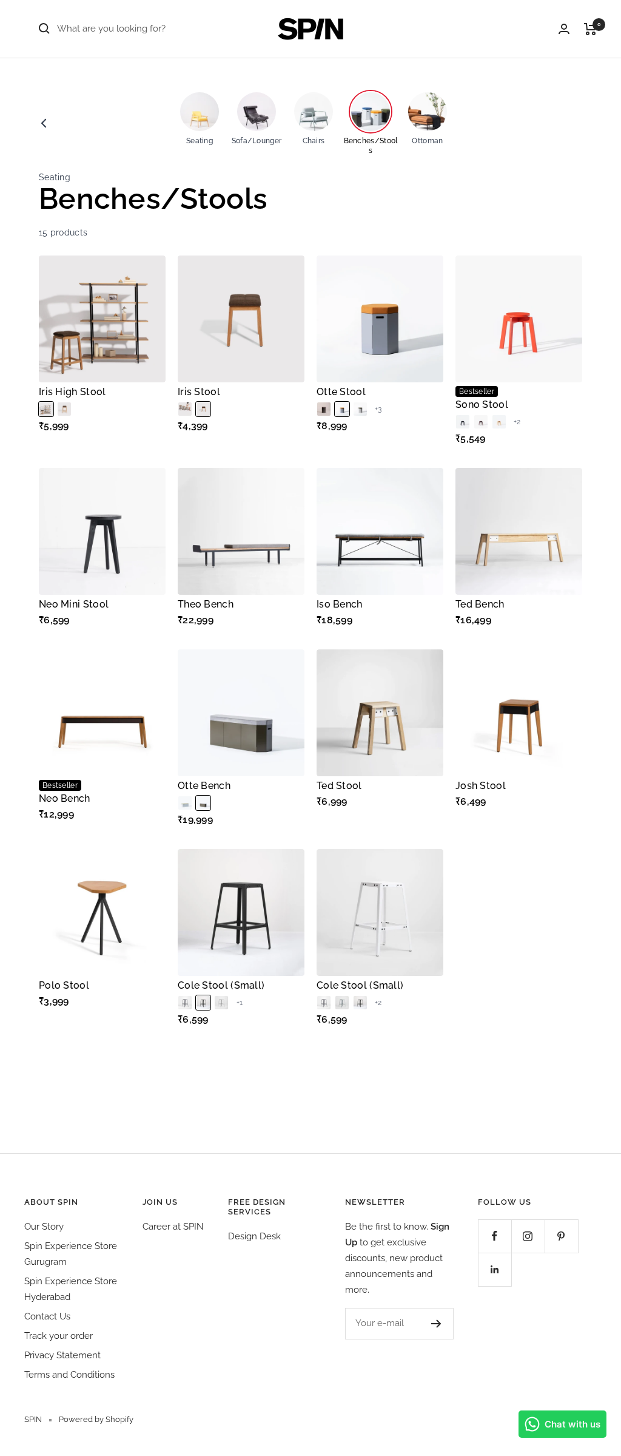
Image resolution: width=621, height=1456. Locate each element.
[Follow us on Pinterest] (561, 1236)
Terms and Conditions (69, 1374)
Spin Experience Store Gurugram (70, 1254)
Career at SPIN (173, 1226)
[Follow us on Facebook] (494, 1236)
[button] (46, 409)
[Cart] (590, 29)
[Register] (436, 1323)
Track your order (58, 1335)
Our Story (44, 1226)
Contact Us (47, 1316)
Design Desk (254, 1236)
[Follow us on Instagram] (528, 1236)
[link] (44, 123)
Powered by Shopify (96, 1419)
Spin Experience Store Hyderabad (70, 1289)
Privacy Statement (62, 1355)
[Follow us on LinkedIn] (494, 1269)
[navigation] (325, 123)
